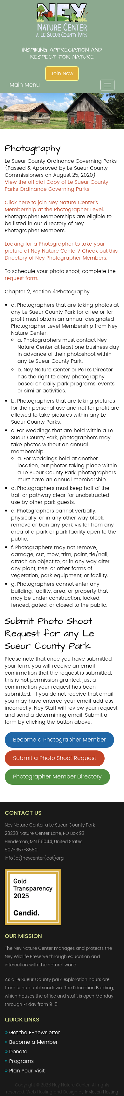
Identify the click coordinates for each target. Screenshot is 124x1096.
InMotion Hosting (101, 1092)
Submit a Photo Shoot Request (54, 758)
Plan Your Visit (27, 1071)
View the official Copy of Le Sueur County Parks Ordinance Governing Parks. (56, 185)
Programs (21, 1061)
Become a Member (33, 1042)
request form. (21, 278)
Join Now (62, 73)
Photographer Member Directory (57, 776)
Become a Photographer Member (59, 739)
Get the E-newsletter (34, 1032)
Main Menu (25, 85)
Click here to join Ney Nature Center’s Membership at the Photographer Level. (54, 206)
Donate (18, 1052)
